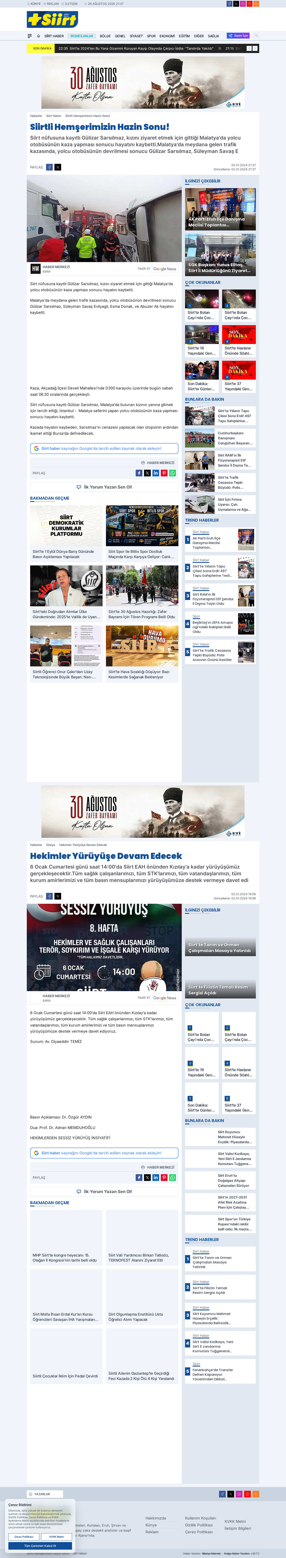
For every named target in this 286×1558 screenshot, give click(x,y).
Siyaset (136, 36)
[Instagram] (243, 4)
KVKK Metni (235, 1521)
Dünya (50, 845)
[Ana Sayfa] (38, 36)
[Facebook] (229, 4)
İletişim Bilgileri (238, 1528)
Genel (120, 36)
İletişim (71, 3)
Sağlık (213, 36)
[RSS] (256, 4)
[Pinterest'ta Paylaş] (164, 473)
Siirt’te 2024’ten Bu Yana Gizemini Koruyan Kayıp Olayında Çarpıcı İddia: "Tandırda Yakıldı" (135, 48)
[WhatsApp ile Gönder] (172, 473)
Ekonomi (167, 36)
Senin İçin (241, 35)
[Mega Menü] (30, 36)
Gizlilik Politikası (199, 1525)
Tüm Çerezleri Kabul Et (40, 1546)
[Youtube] (250, 4)
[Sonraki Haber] (255, 48)
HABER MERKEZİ (56, 269)
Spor (151, 36)
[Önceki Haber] (249, 48)
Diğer (199, 36)
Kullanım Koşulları (200, 1518)
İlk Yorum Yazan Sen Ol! (108, 487)
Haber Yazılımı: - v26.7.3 (221, 1553)
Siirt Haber (54, 36)
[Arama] (256, 35)
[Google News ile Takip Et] (164, 269)
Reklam (53, 3)
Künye (36, 3)
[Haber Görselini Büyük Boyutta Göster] (104, 218)
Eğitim (184, 36)
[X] (236, 4)
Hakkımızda (156, 1518)
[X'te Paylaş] (57, 167)
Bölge (105, 36)
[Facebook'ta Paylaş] (49, 167)
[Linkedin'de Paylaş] (155, 473)
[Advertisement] (104, 351)
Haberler (36, 116)
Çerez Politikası (199, 1532)
